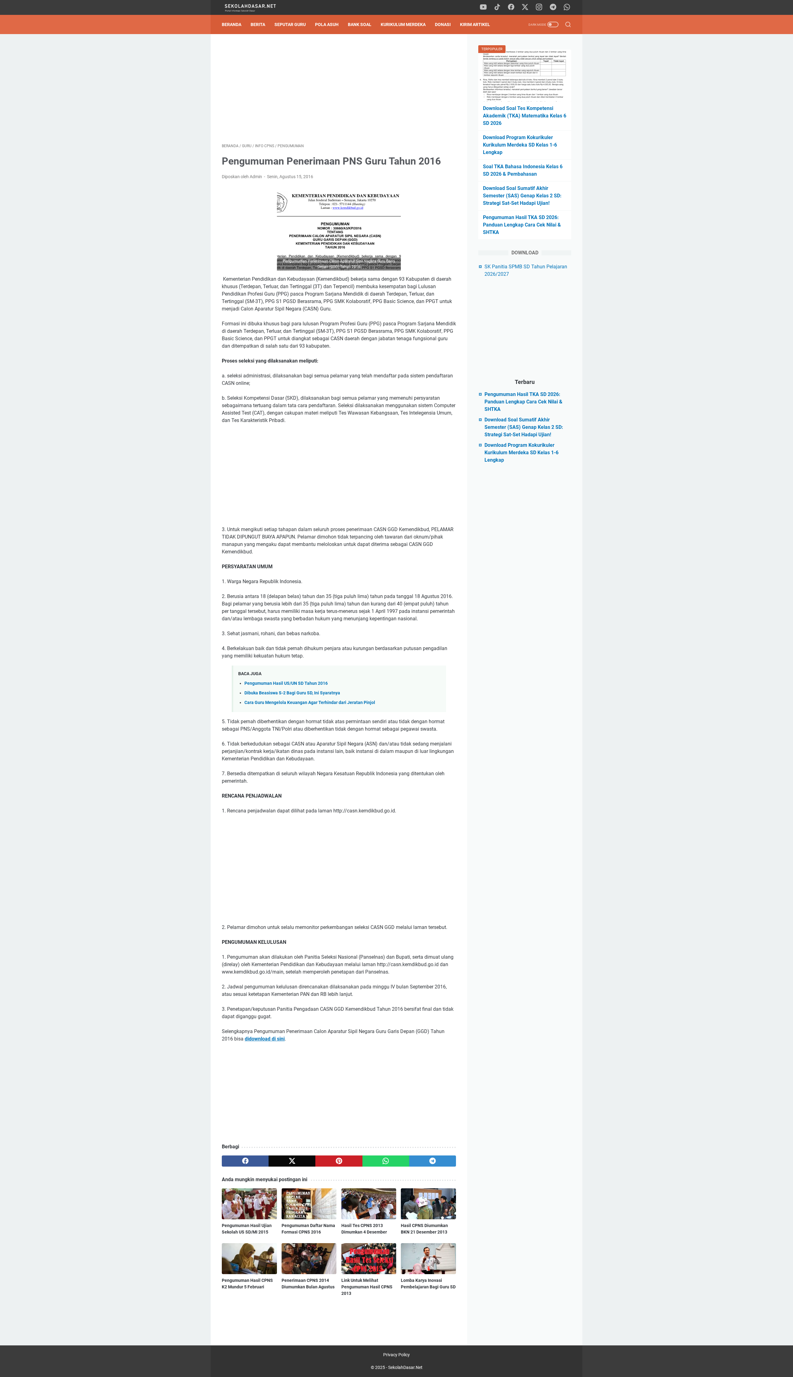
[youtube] (483, 7)
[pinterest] (338, 1161)
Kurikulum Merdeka (403, 24)
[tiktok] (497, 7)
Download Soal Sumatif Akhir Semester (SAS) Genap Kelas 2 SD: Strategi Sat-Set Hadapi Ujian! (522, 195)
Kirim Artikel (475, 24)
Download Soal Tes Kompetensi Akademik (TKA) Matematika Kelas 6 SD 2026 (524, 115)
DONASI (443, 24)
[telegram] (553, 7)
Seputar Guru (290, 24)
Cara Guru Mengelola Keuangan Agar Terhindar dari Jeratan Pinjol (309, 702)
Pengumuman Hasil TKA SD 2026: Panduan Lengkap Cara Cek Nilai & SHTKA (522, 224)
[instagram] (539, 7)
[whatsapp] (567, 7)
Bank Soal (359, 24)
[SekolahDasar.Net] (256, 7)
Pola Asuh (327, 24)
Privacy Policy (396, 1354)
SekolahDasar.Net (405, 1367)
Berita (258, 24)
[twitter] (525, 7)
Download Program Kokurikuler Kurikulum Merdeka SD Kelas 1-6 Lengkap (520, 144)
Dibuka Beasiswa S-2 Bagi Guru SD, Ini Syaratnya (292, 693)
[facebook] (511, 7)
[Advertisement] (339, 88)
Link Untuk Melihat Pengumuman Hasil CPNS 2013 (366, 1287)
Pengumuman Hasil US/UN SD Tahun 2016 (286, 683)
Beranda (231, 24)
